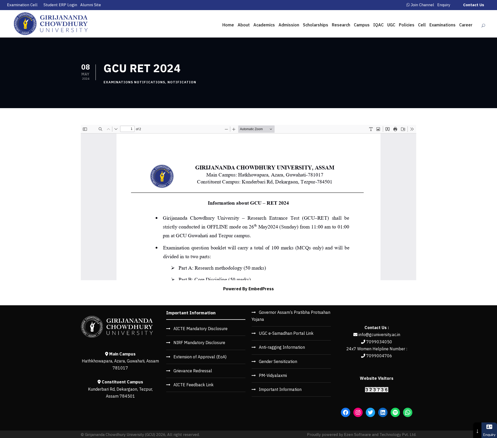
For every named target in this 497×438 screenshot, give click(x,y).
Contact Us (473, 4)
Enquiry (443, 4)
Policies (406, 24)
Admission (289, 24)
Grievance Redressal (192, 370)
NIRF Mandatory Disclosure (199, 342)
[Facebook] (345, 412)
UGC (391, 24)
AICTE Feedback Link (193, 384)
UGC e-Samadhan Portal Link (286, 333)
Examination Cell (22, 4)
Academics (264, 24)
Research (341, 24)
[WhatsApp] (407, 412)
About (244, 24)
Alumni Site (90, 4)
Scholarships (315, 24)
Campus (362, 24)
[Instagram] (358, 412)
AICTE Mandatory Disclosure (200, 328)
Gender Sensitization (278, 361)
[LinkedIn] (383, 412)
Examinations (442, 24)
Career (465, 24)
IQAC (378, 24)
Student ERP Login (60, 4)
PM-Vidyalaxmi (273, 375)
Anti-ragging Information (282, 347)
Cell (422, 24)
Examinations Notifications (134, 82)
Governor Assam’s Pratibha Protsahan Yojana (291, 316)
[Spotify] (395, 412)
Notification (181, 82)
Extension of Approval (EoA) (199, 356)
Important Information (280, 389)
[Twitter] (370, 412)
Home (228, 24)
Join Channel (422, 4)
